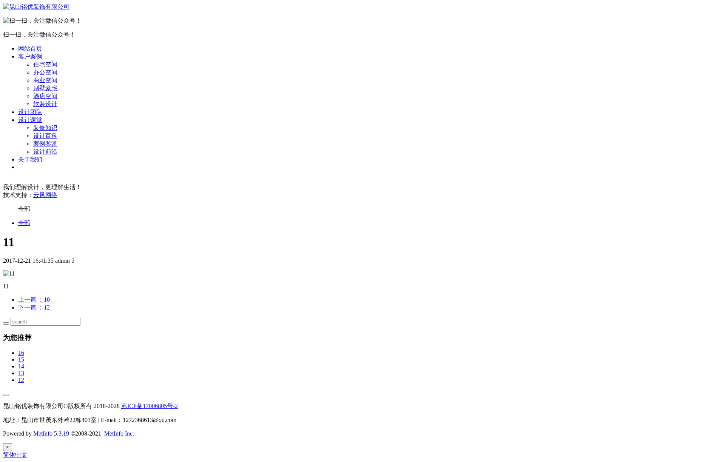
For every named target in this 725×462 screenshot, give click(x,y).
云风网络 (45, 195)
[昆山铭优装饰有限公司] (36, 6)
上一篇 (34, 299)
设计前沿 (45, 151)
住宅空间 (45, 64)
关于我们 (30, 159)
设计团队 (30, 112)
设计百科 (45, 135)
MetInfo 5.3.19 (51, 433)
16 (21, 353)
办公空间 (45, 72)
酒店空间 (45, 96)
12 (21, 380)
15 (21, 359)
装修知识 (45, 128)
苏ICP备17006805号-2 (149, 406)
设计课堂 (30, 120)
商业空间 (45, 80)
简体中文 (15, 454)
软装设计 (45, 104)
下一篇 (34, 307)
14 (21, 366)
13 (21, 373)
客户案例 (30, 56)
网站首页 (30, 48)
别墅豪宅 (45, 88)
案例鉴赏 (45, 143)
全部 (24, 223)
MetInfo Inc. (119, 433)
